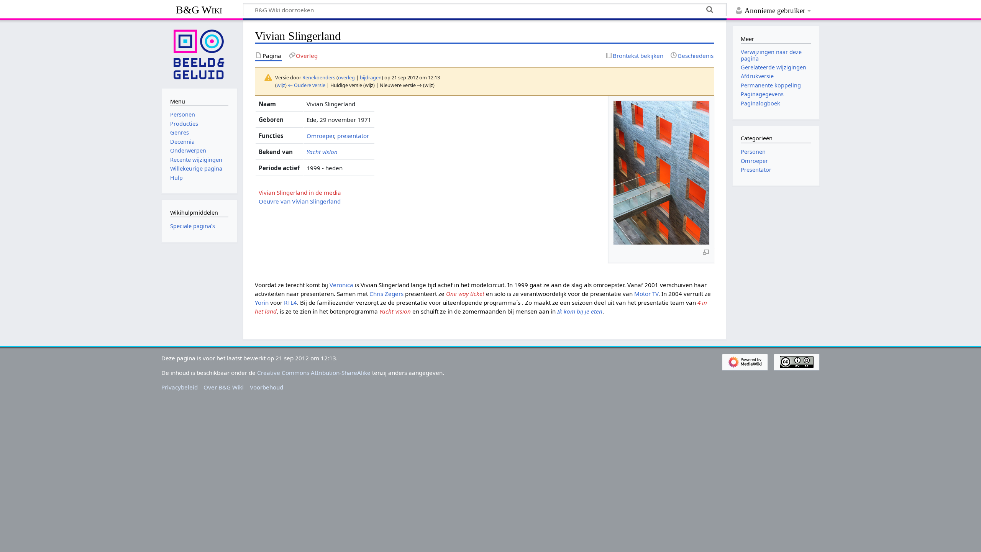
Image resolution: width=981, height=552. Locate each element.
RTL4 (290, 302)
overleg (346, 77)
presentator (353, 136)
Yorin (262, 302)
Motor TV (646, 293)
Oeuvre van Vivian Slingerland (300, 201)
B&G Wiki (199, 10)
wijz (281, 85)
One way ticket (465, 293)
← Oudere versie (306, 85)
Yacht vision (322, 152)
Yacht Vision (395, 311)
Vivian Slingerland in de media (300, 192)
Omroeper (320, 136)
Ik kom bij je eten (579, 311)
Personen (753, 151)
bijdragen (371, 77)
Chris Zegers (386, 293)
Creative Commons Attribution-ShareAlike (314, 372)
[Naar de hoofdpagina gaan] (199, 54)
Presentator (756, 169)
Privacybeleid (179, 387)
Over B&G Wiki (223, 387)
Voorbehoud (266, 387)
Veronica (341, 285)
